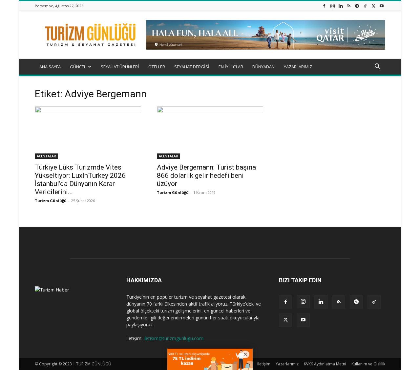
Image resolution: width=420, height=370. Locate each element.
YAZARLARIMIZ (298, 67)
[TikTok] (365, 5)
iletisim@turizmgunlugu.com (173, 338)
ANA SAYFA (50, 67)
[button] (377, 67)
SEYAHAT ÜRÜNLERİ (120, 67)
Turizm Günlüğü (51, 200)
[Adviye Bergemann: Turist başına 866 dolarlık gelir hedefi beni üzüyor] (210, 132)
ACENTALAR (46, 156)
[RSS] (348, 5)
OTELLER (156, 67)
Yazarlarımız (287, 364)
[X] (373, 5)
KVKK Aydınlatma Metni (325, 364)
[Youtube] (381, 5)
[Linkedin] (340, 5)
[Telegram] (357, 5)
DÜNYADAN (263, 67)
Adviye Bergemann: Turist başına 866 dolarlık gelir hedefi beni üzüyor (206, 175)
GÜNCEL (78, 67)
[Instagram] (332, 5)
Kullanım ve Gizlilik (368, 364)
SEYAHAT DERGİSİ (191, 67)
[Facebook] (324, 5)
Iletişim (263, 364)
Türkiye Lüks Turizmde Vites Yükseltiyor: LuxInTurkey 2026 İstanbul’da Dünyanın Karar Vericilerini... (80, 179)
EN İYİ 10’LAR (231, 67)
